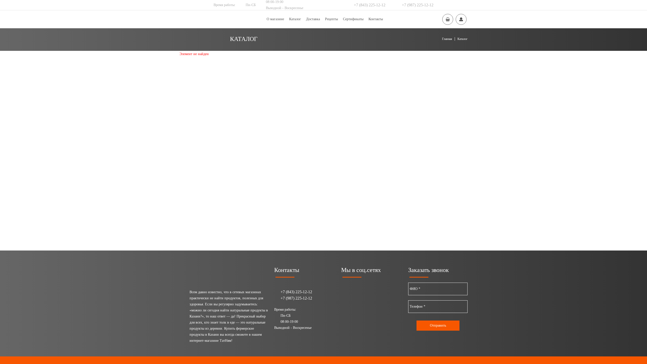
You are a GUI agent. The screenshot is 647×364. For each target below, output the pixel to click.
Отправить (438, 325)
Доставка (313, 19)
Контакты (375, 19)
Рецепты (331, 19)
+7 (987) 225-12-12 (417, 5)
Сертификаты (353, 19)
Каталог (295, 19)
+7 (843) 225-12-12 (369, 5)
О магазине (275, 19)
